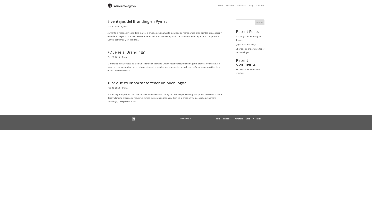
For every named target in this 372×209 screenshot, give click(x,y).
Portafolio (241, 5)
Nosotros (230, 5)
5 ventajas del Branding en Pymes (137, 21)
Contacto (260, 5)
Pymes (124, 26)
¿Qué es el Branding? (126, 52)
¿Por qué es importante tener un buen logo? (147, 82)
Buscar (259, 22)
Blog (251, 5)
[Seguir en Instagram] (133, 119)
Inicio (220, 5)
